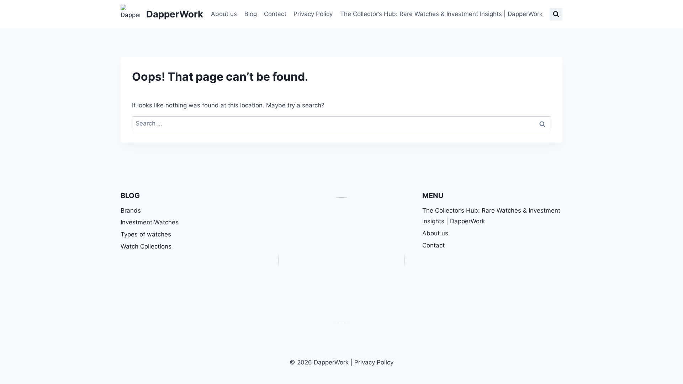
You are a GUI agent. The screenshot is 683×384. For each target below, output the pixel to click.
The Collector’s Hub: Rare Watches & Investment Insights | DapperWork (441, 13)
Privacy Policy (313, 13)
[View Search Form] (556, 14)
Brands (131, 210)
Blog (250, 13)
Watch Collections (146, 246)
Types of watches (146, 234)
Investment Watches (150, 222)
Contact (275, 13)
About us (224, 13)
